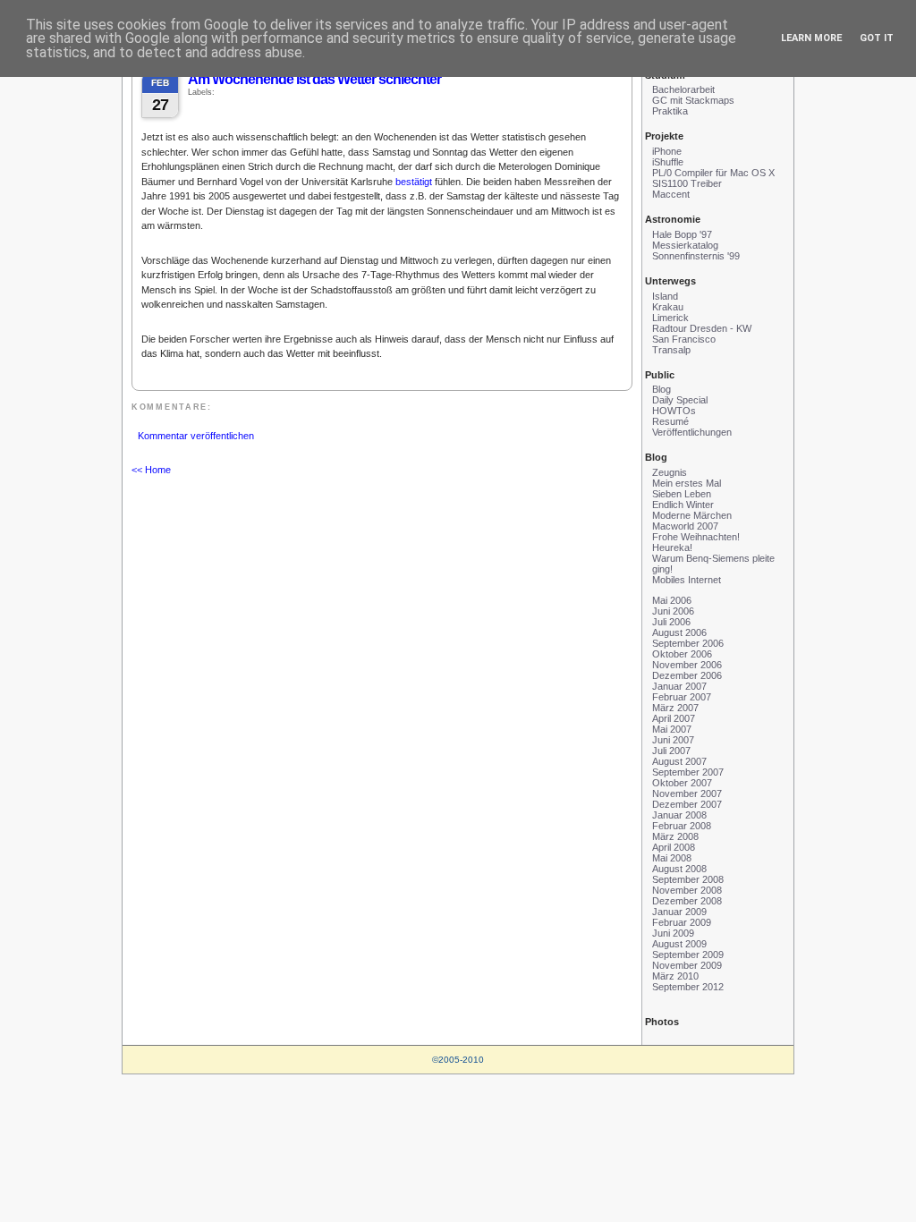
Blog (661, 389)
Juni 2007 (673, 739)
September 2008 (688, 879)
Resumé (670, 421)
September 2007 (688, 772)
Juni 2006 (673, 611)
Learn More (811, 38)
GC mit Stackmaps (693, 100)
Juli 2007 (671, 750)
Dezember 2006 (687, 675)
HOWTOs (674, 410)
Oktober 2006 (682, 654)
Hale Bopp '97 (682, 234)
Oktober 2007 (682, 782)
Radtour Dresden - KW (701, 328)
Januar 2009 (679, 911)
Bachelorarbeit (683, 89)
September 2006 (688, 643)
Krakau (667, 306)
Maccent (671, 194)
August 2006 (679, 632)
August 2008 (679, 868)
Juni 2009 (673, 933)
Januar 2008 (679, 815)
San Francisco (684, 339)
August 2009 (679, 943)
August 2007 (679, 761)
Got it (877, 38)
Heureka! (672, 547)
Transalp (671, 349)
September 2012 (688, 986)
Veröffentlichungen (692, 432)
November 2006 (687, 664)
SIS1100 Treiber (687, 183)
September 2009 (688, 954)
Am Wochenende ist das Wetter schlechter (314, 79)
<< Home (151, 469)
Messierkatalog (685, 245)
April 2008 (673, 847)
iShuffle (667, 162)
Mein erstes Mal (686, 483)
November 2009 (687, 965)
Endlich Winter (683, 504)
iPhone (667, 151)
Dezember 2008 (687, 900)
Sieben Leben (681, 493)
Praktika (670, 111)
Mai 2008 (671, 858)
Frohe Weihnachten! (696, 536)
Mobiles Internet (686, 579)
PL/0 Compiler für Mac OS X (713, 172)
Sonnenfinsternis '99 (696, 255)
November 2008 (687, 890)
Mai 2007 (671, 729)
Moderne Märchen (692, 515)
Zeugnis (669, 472)
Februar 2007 (681, 697)
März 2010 (675, 976)
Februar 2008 (681, 825)
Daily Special (680, 400)
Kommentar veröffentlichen (196, 435)
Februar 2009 (681, 922)
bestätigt (413, 181)
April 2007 (673, 718)
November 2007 (687, 793)
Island (665, 296)
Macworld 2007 (685, 526)
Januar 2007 (679, 686)
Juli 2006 (671, 621)
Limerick (670, 317)
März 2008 (675, 836)
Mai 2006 (671, 600)
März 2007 (675, 707)
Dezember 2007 (687, 804)
